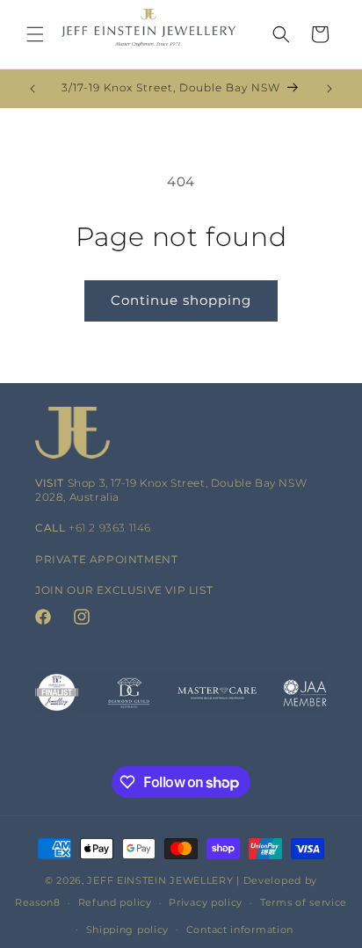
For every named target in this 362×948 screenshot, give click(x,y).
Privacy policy (206, 902)
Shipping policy (128, 929)
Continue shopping (181, 300)
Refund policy (115, 902)
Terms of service (303, 902)
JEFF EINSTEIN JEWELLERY (160, 880)
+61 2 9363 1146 (110, 527)
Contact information (239, 929)
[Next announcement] (329, 88)
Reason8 (38, 902)
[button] (35, 34)
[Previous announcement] (32, 88)
